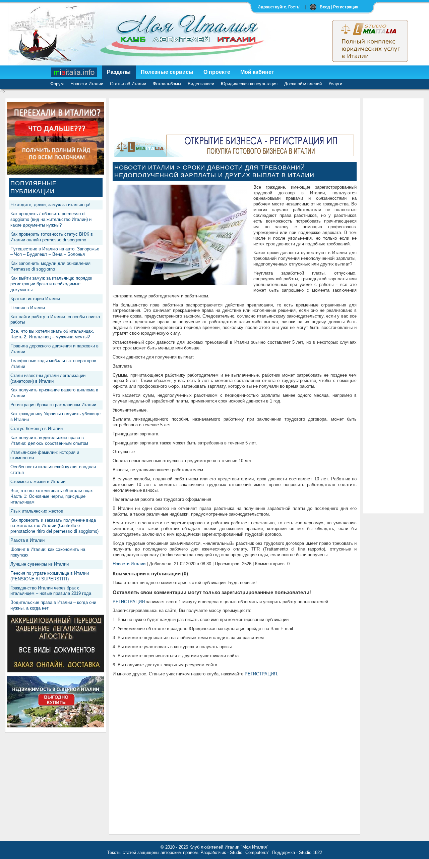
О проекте (216, 72)
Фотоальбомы (167, 83)
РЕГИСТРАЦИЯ (129, 601)
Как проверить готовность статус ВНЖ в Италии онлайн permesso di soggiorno (51, 237)
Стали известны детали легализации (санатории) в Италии (47, 378)
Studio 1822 (310, 852)
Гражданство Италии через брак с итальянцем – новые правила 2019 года (50, 590)
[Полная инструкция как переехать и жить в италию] (55, 173)
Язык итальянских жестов (36, 511)
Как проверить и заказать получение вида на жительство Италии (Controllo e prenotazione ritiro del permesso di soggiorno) (54, 526)
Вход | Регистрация (339, 7)
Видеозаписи (201, 83)
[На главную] (74, 72)
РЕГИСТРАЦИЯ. (261, 673)
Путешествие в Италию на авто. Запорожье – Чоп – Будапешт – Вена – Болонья (54, 251)
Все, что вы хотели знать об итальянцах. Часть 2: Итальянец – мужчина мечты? (52, 334)
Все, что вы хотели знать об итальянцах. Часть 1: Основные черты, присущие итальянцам (52, 496)
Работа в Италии (27, 540)
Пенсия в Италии (27, 307)
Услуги (335, 83)
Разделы (119, 72)
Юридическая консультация (249, 83)
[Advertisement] (393, 202)
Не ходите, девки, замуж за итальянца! (50, 204)
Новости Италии (86, 83)
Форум (57, 83)
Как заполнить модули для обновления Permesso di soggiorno (50, 266)
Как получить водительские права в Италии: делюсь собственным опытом (49, 440)
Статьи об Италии (128, 83)
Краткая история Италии (35, 298)
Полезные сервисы (167, 72)
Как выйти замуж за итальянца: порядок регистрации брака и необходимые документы (51, 284)
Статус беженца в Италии (36, 428)
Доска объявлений (303, 83)
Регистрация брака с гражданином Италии (53, 404)
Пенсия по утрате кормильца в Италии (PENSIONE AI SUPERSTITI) (49, 576)
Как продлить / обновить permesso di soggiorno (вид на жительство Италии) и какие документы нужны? (50, 219)
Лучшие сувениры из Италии (39, 564)
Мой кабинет (257, 72)
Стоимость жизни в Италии (37, 481)
